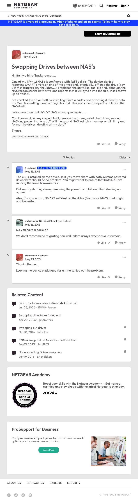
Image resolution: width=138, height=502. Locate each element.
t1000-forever (47, 307)
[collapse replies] (8, 167)
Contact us (35, 483)
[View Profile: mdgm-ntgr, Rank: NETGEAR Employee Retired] (19, 222)
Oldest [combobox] (125, 157)
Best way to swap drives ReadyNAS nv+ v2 (48, 303)
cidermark (28, 53)
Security (73, 483)
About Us (14, 483)
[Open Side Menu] (9, 5)
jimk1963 (43, 344)
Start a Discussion (107, 33)
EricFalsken (44, 356)
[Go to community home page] (26, 5)
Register (112, 5)
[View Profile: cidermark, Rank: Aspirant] (16, 54)
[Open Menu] (128, 15)
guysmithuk (45, 319)
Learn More (48, 450)
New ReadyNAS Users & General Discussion (36, 15)
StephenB (30, 168)
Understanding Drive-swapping (40, 352)
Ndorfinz (42, 332)
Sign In (125, 5)
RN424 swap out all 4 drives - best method (48, 340)
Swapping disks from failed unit (40, 315)
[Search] (101, 5)
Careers (55, 483)
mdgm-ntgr (31, 221)
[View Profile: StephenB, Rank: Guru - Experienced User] (19, 169)
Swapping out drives (32, 328)
